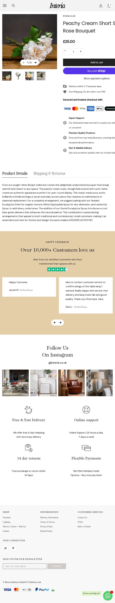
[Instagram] (5, 548)
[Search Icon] (13, 5)
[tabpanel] (57, 202)
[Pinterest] (13, 548)
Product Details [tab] (14, 173)
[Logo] (57, 5)
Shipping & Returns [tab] (49, 173)
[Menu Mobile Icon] (4, 5)
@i (50, 362)
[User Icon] (100, 5)
